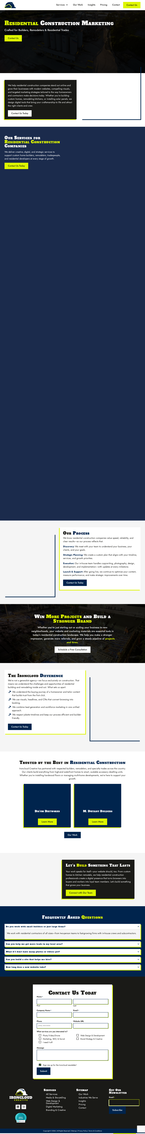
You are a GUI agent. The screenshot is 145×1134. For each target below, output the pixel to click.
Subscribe (117, 1110)
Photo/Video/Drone (51, 1035)
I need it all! (48, 1042)
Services (60, 4)
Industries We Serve (88, 1097)
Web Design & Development (92, 1035)
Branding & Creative (56, 1110)
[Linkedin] (18, 1107)
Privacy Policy (82, 1131)
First (38, 1005)
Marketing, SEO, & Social (54, 1039)
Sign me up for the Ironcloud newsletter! (60, 1065)
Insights (91, 4)
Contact (116, 4)
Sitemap (74, 1131)
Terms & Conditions (95, 1131)
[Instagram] (24, 1107)
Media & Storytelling (56, 1097)
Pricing (103, 4)
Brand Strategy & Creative (91, 1039)
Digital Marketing (54, 1106)
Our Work (78, 4)
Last (74, 1005)
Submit (43, 1071)
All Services (51, 1094)
